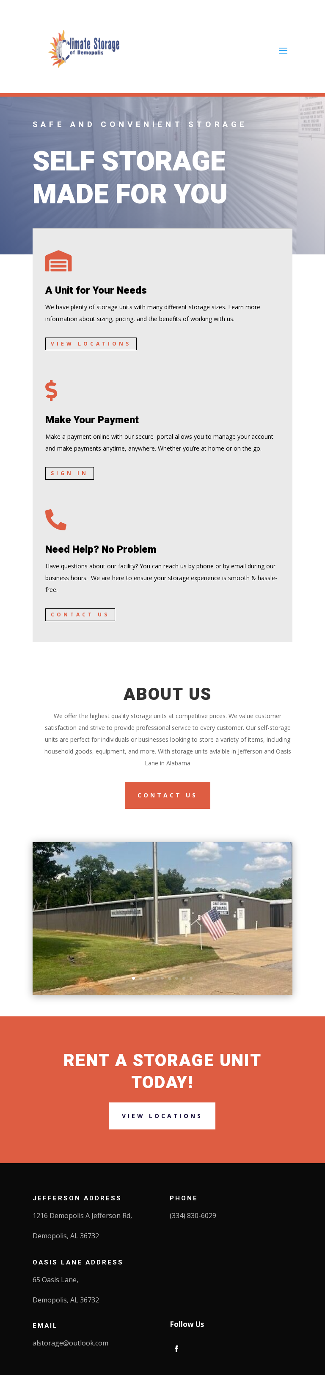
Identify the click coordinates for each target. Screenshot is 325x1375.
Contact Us (80, 614)
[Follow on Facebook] (176, 1349)
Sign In (69, 473)
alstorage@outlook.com (70, 1343)
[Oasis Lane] (162, 993)
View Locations (91, 343)
